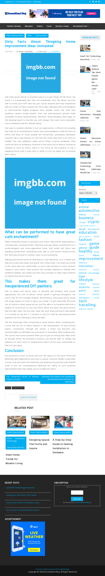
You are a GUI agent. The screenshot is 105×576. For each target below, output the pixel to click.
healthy (85, 251)
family (96, 236)
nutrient (96, 287)
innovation (86, 266)
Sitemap (37, 1)
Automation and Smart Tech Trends (21, 495)
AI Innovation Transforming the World (22, 510)
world (90, 309)
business (86, 218)
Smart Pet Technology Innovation (20, 487)
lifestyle (86, 280)
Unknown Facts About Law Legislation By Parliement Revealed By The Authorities (58, 379)
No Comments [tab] (12, 397)
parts (82, 291)
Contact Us (9, 1)
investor (96, 269)
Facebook (90, 1)
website (82, 309)
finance (82, 244)
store (96, 298)
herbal (96, 252)
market (82, 284)
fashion (85, 240)
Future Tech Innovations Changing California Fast (90, 114)
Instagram (93, 1)
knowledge (94, 273)
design (82, 229)
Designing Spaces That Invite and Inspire (39, 444)
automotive (89, 211)
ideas (29, 35)
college (82, 222)
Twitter (96, 1)
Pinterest (99, 1)
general (83, 248)
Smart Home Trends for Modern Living (14, 459)
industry (83, 262)
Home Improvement (14, 35)
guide (94, 247)
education (88, 232)
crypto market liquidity (87, 226)
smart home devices (15, 447)
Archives (82, 189)
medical (95, 284)
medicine (84, 287)
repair (96, 291)
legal (82, 276)
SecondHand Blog (83, 502)
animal (84, 207)
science (95, 294)
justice (83, 273)
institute (83, 269)
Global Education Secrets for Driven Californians (90, 142)
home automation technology (16, 440)
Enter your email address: (77, 495)
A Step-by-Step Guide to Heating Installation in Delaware (63, 446)
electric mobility (85, 236)
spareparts (84, 298)
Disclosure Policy (24, 1)
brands (96, 214)
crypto (93, 222)
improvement (41, 35)
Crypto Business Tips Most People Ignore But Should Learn (96, 77)
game (94, 244)
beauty (82, 214)
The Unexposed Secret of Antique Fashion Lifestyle (22, 378)
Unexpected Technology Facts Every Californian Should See (90, 167)
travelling (87, 305)
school (82, 294)
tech (83, 301)
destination (93, 229)
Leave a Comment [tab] (28, 397)
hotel (81, 255)
